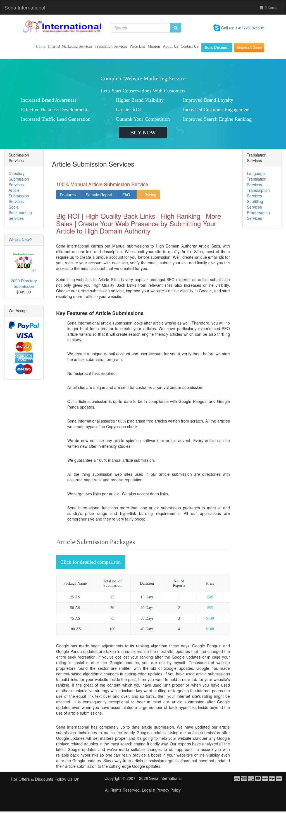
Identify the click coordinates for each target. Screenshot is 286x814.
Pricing (149, 194)
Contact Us (189, 46)
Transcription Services (258, 193)
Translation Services (111, 46)
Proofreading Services (258, 215)
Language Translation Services (256, 179)
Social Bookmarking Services (20, 212)
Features (68, 194)
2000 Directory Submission (24, 283)
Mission (154, 46)
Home (40, 46)
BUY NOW (143, 132)
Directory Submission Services (19, 179)
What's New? (20, 239)
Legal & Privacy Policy (161, 790)
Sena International (24, 7)
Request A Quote (249, 47)
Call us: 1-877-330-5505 (242, 28)
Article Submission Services (19, 195)
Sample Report (99, 194)
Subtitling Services (255, 204)
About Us (170, 46)
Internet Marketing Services (70, 46)
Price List (137, 46)
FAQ (126, 194)
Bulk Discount (217, 47)
